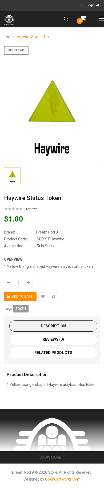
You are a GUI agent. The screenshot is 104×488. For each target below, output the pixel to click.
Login (91, 5)
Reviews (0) (53, 339)
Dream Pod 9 (47, 232)
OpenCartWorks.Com (63, 479)
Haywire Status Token (35, 37)
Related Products (53, 353)
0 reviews (30, 209)
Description (53, 326)
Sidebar (17, 50)
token (21, 309)
